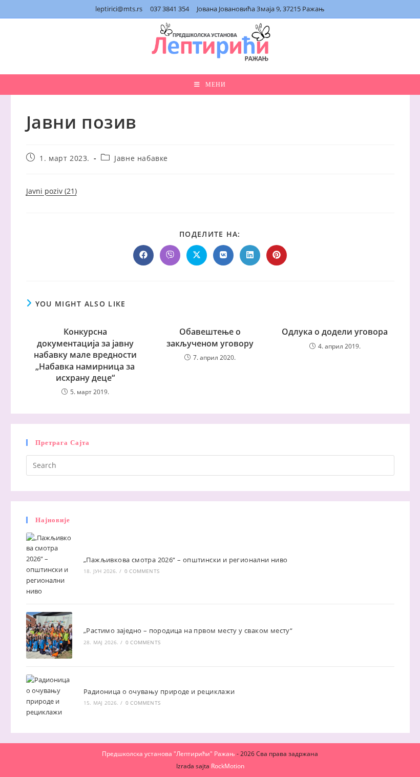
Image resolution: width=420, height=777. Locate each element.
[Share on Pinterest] (276, 255)
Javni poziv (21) (51, 191)
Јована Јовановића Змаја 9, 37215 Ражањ (261, 8)
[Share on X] (196, 255)
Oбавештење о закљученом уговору (210, 337)
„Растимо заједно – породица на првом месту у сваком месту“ (187, 630)
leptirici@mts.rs (118, 8)
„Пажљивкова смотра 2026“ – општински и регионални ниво (185, 559)
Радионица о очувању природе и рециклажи (159, 691)
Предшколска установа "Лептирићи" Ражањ (168, 753)
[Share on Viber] (170, 255)
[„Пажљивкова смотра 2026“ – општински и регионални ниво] (49, 565)
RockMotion (227, 766)
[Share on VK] (223, 255)
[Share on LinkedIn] (250, 255)
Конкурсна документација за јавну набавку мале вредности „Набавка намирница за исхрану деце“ (85, 354)
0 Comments (141, 571)
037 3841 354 (169, 8)
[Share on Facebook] (143, 255)
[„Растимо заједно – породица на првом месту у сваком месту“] (49, 635)
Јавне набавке (141, 158)
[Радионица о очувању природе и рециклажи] (49, 695)
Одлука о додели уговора (335, 331)
